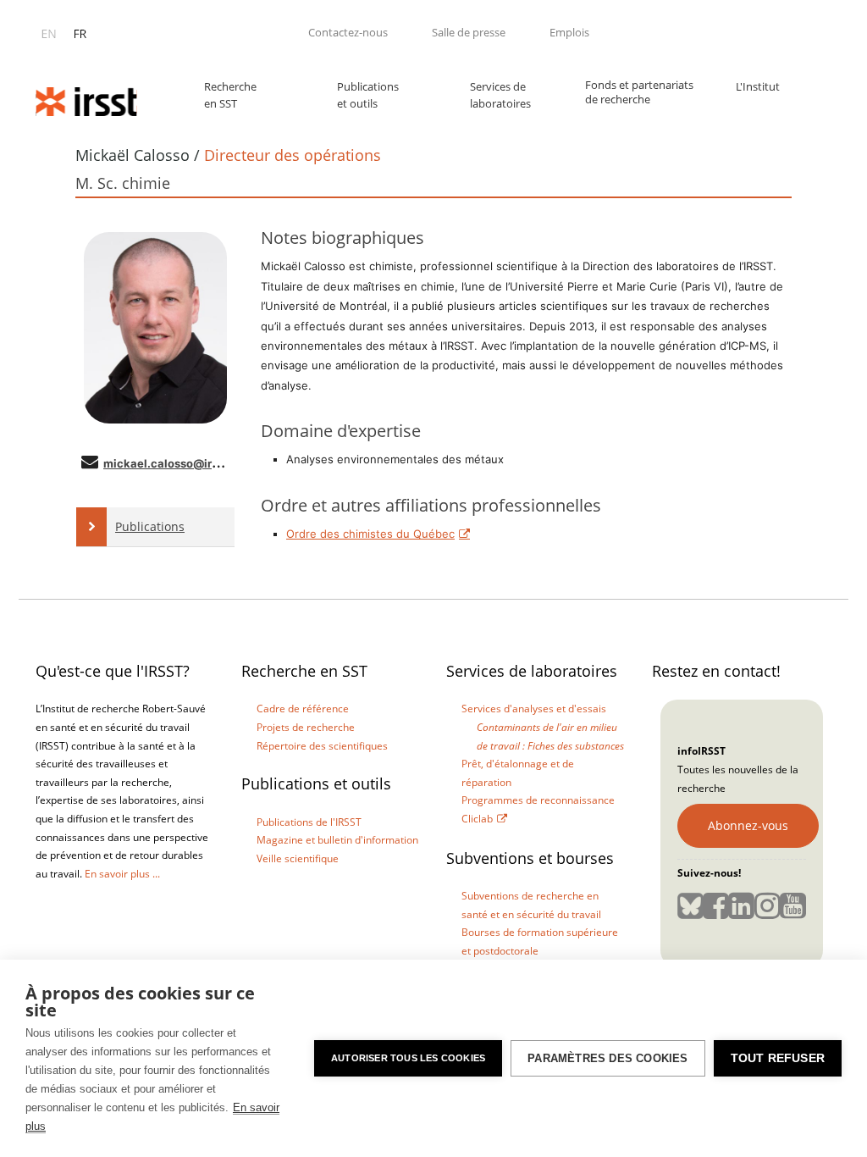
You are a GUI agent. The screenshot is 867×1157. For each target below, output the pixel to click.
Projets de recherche (306, 727)
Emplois (569, 32)
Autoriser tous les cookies (408, 1058)
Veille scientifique (298, 858)
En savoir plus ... (122, 873)
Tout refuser (778, 1058)
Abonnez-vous (748, 825)
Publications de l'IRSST (309, 822)
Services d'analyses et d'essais (533, 708)
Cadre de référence (303, 708)
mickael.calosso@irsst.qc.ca (182, 463)
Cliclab (477, 818)
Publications (150, 526)
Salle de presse (468, 32)
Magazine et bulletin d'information (337, 840)
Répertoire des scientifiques (322, 746)
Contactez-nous (348, 32)
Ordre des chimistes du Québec (370, 533)
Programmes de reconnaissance (538, 800)
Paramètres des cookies (607, 1058)
